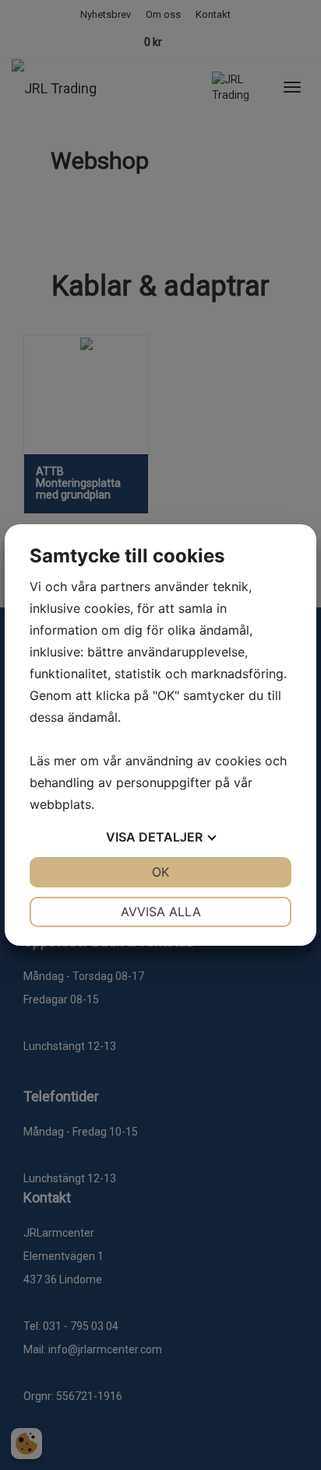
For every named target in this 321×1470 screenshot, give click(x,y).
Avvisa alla (161, 911)
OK (160, 872)
